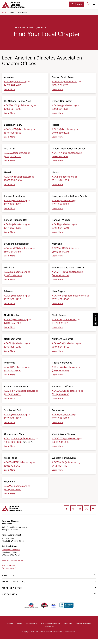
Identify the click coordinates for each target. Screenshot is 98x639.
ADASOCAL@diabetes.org (66, 390)
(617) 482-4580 (60, 299)
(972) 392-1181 (60, 323)
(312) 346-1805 (60, 180)
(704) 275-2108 (12, 323)
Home (4, 12)
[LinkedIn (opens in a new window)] (80, 509)
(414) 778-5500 (12, 489)
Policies (19, 623)
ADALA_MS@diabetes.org (18, 248)
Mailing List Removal (83, 623)
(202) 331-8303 (12, 109)
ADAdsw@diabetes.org (64, 105)
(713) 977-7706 (60, 85)
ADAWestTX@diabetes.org (18, 462)
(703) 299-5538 (60, 442)
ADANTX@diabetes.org (64, 319)
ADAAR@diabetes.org (15, 81)
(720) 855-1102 (12, 394)
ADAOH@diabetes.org (16, 343)
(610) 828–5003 (12, 132)
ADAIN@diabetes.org (15, 200)
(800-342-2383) (9, 568)
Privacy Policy (31, 623)
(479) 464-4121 (12, 85)
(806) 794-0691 (12, 465)
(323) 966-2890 (60, 394)
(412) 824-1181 (60, 465)
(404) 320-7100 (12, 156)
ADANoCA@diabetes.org (65, 343)
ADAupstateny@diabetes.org (19, 438)
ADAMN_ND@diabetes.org (66, 272)
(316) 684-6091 (60, 228)
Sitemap (10, 623)
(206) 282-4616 (60, 370)
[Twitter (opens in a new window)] (86, 509)
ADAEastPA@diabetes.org (18, 129)
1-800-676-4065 (13, 442)
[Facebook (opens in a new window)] (67, 509)
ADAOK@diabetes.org (16, 367)
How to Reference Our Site (50, 623)
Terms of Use (49, 626)
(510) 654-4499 (60, 346)
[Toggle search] (88, 3)
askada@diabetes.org (11, 560)
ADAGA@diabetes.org (15, 153)
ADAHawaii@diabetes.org (18, 176)
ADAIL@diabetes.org (63, 176)
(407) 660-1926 (60, 132)
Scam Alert (68, 623)
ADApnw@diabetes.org (64, 367)
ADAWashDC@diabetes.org (18, 105)
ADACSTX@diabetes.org (65, 81)
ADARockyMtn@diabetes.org (19, 390)
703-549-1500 (60, 156)
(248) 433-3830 (13, 275)
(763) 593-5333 (60, 275)
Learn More (9, 89)
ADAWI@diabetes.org (15, 486)
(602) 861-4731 (60, 109)
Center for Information (11, 550)
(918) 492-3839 (12, 370)
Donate (78, 4)
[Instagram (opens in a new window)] (73, 509)
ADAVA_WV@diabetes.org (66, 438)
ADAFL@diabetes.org (63, 129)
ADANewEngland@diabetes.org (69, 295)
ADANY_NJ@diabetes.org (66, 153)
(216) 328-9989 (12, 346)
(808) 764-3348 (13, 180)
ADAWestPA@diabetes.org (66, 462)
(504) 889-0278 (13, 251)
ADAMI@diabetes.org (15, 272)
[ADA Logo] (17, 5)
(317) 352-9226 (12, 204)
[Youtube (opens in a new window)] (93, 509)
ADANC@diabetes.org (16, 319)
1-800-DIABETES (9, 565)
